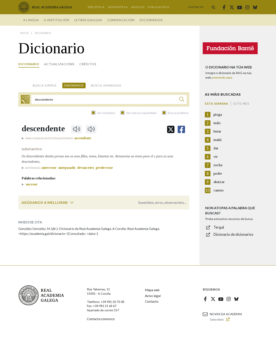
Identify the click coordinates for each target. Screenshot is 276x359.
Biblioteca (96, 7)
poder (217, 173)
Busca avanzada (106, 85)
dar (215, 148)
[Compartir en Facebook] (181, 129)
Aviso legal (153, 296)
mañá (217, 140)
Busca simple (45, 85)
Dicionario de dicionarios (233, 234)
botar (217, 131)
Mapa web (152, 290)
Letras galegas (88, 20)
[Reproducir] (76, 129)
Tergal (218, 227)
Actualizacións (59, 64)
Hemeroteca (118, 7)
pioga (217, 114)
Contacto (196, 7)
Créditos (87, 64)
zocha (217, 165)
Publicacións (158, 7)
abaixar (219, 182)
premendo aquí (222, 77)
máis (217, 123)
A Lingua (31, 20)
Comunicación (121, 20)
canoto (218, 190)
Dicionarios (151, 20)
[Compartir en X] (170, 129)
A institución (56, 20)
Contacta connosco (101, 319)
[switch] (72, 202)
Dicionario (28, 64)
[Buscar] (213, 7)
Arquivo (137, 7)
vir (215, 157)
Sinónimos (74, 85)
